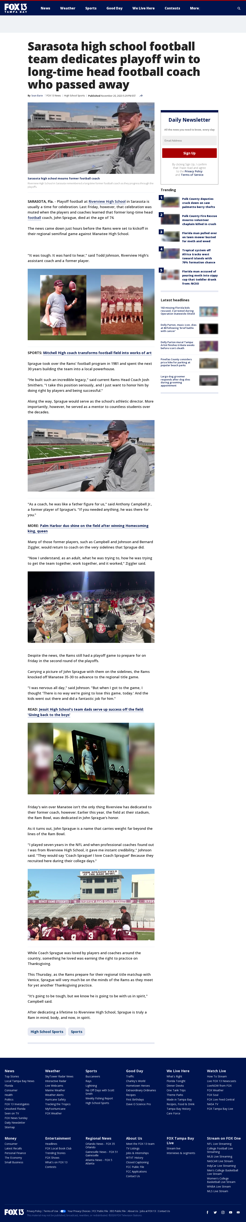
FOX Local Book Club (58, 1148)
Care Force (173, 1113)
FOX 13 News (54, 95)
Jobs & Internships (137, 1153)
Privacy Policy (194, 171)
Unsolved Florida (15, 1109)
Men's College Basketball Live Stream (222, 1172)
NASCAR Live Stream (220, 1161)
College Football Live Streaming (220, 1150)
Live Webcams (54, 1085)
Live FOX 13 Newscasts (221, 1081)
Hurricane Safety (55, 1099)
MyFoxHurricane (55, 1109)
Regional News (98, 1138)
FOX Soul (212, 1095)
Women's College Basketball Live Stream (221, 1180)
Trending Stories (55, 1153)
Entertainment (58, 1138)
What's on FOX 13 (56, 1162)
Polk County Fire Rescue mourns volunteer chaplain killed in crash (199, 220)
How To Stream (217, 1076)
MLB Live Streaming (219, 1156)
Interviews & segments (181, 1153)
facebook (207, 1212)
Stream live (173, 1148)
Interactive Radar (55, 1081)
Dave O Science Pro (138, 1104)
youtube (231, 1212)
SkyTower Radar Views (59, 1076)
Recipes (131, 1095)
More (194, 8)
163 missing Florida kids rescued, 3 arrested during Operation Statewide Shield (178, 310)
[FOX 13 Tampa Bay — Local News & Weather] (17, 8)
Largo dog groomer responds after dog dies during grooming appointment (175, 381)
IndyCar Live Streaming (221, 1166)
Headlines (51, 1144)
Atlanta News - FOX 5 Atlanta (99, 1161)
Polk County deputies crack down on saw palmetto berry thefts (198, 203)
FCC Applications (136, 1171)
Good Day (134, 1071)
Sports (76, 1031)
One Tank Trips (176, 1090)
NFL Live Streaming (219, 1144)
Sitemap (10, 1127)
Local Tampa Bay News (19, 1081)
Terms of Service (192, 175)
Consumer (11, 1090)
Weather (52, 1071)
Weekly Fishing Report (99, 1098)
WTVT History (134, 1157)
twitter (215, 1212)
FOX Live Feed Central (220, 1099)
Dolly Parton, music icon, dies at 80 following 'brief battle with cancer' (178, 328)
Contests (50, 1167)
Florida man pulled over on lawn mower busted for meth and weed (199, 237)
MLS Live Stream (217, 1191)
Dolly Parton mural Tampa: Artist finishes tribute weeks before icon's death (177, 345)
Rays (88, 1081)
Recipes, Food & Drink (180, 1104)
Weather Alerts (54, 1095)
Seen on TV (12, 1113)
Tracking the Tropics (58, 1104)
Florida (9, 1085)
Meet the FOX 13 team (140, 1144)
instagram (223, 1212)
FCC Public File (135, 1167)
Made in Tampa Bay (179, 1099)
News (9, 1071)
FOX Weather (53, 1113)
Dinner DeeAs (175, 1085)
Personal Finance (15, 1153)
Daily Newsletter (15, 1122)
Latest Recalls (13, 1148)
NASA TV (212, 1104)
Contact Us (133, 1176)
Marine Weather (55, 1090)
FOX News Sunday (16, 1118)
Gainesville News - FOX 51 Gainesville (102, 1153)
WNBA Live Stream (219, 1186)
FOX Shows (52, 1157)
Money (10, 1138)
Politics (9, 1099)
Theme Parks (175, 1095)
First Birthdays (135, 1099)
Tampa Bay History (179, 1109)
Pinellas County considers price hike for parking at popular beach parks (176, 362)
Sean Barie (37, 95)
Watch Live (216, 1071)
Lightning (91, 1085)
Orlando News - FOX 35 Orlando (100, 1145)
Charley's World (135, 1081)
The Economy (13, 1157)
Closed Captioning (137, 1162)
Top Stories (12, 1076)
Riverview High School (107, 201)
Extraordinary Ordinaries (141, 1090)
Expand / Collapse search (239, 8)
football (34, 217)
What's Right (174, 1076)
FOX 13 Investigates (17, 1104)
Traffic (130, 1076)
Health (9, 1095)
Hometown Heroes (138, 1085)
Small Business (14, 1162)
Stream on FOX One (224, 1138)
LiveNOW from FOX (219, 1085)
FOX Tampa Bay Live (220, 1109)
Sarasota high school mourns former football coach (64, 178)
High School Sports (74, 95)
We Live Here (178, 1071)
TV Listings (133, 1148)
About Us (134, 1138)
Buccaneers (93, 1076)
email (238, 1212)
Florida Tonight (176, 1081)
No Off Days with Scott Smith (100, 1092)
